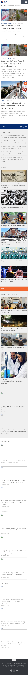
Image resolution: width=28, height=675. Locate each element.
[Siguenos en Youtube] (26, 127)
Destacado (4, 23)
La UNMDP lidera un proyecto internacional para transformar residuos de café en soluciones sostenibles (13, 381)
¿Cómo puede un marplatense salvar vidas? (13, 225)
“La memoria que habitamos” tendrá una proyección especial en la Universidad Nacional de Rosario (13, 159)
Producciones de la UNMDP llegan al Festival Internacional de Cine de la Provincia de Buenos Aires (13, 530)
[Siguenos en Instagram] (23, 127)
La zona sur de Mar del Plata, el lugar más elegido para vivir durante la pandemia (12, 63)
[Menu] (26, 2)
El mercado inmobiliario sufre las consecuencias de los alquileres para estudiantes (13, 105)
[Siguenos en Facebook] (21, 127)
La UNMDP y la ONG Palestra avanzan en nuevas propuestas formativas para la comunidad (12, 574)
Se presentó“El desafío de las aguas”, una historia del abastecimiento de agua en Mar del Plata (13, 643)
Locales (10, 23)
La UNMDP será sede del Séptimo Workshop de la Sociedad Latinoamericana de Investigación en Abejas (13, 408)
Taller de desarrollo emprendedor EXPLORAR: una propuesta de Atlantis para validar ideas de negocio (13, 502)
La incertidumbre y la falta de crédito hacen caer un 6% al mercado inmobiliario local (11, 28)
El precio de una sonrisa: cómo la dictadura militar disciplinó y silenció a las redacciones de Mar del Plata (13, 185)
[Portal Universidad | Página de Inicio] (6, 2)
